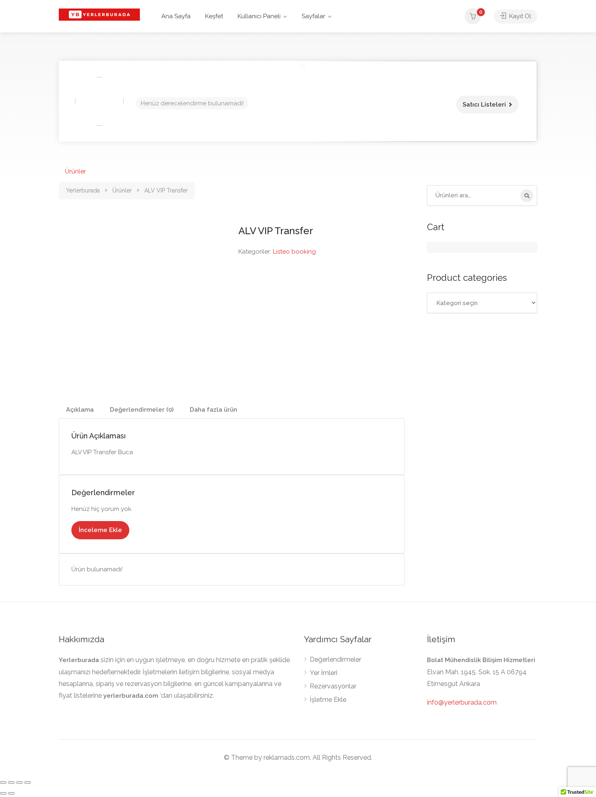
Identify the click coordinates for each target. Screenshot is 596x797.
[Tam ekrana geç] (11, 782)
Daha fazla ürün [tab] (213, 409)
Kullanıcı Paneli (259, 16)
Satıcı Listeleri (484, 104)
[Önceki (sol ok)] (3, 793)
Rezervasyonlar (333, 686)
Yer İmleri (323, 673)
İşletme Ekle (328, 699)
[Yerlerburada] (99, 14)
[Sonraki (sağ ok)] (11, 793)
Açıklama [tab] (80, 409)
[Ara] (526, 195)
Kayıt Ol (519, 16)
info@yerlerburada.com (462, 702)
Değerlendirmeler (335, 659)
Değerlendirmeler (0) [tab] (142, 409)
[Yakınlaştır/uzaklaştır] (3, 782)
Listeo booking (294, 251)
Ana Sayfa (176, 16)
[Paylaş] (19, 782)
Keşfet (214, 16)
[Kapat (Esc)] (27, 782)
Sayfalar (313, 16)
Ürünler (75, 171)
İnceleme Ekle (100, 530)
